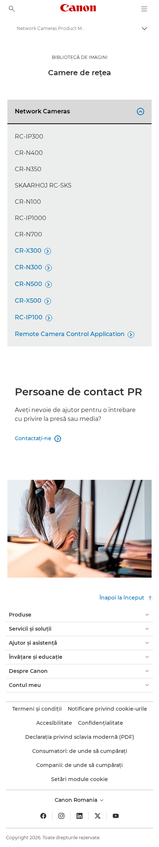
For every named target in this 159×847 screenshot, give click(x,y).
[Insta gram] (61, 816)
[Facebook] (43, 816)
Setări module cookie (79, 779)
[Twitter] (98, 816)
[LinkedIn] (79, 816)
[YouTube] (116, 816)
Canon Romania (77, 800)
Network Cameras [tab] (78, 111)
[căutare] (12, 9)
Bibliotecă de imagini (80, 57)
